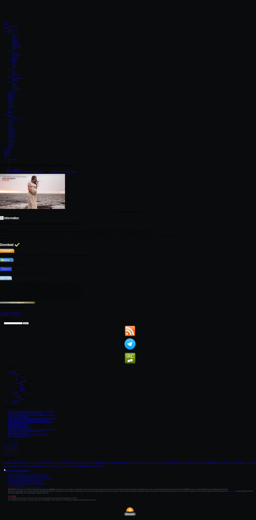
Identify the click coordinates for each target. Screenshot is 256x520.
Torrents (6, 28)
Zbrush (10, 112)
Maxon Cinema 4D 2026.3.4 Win (18, 436)
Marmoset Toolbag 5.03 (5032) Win (19, 427)
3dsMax (14, 35)
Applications (8, 31)
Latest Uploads (13, 29)
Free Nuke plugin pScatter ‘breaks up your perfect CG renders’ (28, 477)
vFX (66, 466)
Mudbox (14, 42)
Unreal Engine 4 (61, 466)
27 (9, 451)
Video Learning (85, 465)
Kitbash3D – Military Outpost (11, 313)
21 (11, 449)
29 (13, 451)
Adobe (10, 51)
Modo (14, 62)
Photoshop (15, 53)
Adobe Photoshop (55, 171)
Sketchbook (16, 44)
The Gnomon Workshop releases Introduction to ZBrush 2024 (27, 475)
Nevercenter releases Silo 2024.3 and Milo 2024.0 (24, 487)
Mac (21, 386)
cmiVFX (11, 123)
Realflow (15, 80)
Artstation (86, 463)
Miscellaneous (16, 401)
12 (7, 447)
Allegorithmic (16, 89)
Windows (23, 390)
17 (17, 447)
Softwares (19, 383)
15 (13, 447)
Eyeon (10, 69)
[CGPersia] (17, 303)
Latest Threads (12, 26)
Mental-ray (15, 87)
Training (29, 466)
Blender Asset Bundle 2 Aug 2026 (19, 425)
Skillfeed (11, 143)
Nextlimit (11, 76)
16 (15, 447)
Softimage (15, 39)
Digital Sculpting (150, 463)
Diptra (9, 169)
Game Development (172, 462)
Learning (29, 171)
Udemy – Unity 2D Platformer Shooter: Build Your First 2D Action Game (31, 429)
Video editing (72, 466)
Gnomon (11, 127)
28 (11, 451)
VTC (9, 148)
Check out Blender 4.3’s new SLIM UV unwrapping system (27, 484)
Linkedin (11, 121)
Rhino (10, 111)
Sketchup (11, 100)
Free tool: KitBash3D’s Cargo (17, 485)
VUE (13, 71)
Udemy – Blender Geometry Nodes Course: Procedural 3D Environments (31, 415)
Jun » (10, 453)
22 (13, 449)
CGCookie (11, 137)
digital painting (141, 463)
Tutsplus (10, 147)
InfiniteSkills (12, 141)
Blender (10, 94)
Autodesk (11, 33)
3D (17, 379)
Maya (14, 37)
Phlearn (73, 171)
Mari (13, 64)
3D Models (7, 152)
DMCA (6, 155)
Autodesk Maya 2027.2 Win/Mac (18, 416)
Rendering (6, 466)
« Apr (6, 453)
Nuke (14, 65)
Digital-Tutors (16, 118)
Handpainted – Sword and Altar (10, 315)
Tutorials (7, 114)
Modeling (226, 463)
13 (9, 447)
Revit (13, 49)
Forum (6, 24)
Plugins (10, 82)
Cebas (14, 91)
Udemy (10, 130)
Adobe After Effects (31, 463)
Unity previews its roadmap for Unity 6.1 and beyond (25, 480)
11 (5, 447)
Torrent (14, 403)
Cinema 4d (11, 93)
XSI (9, 109)
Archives (7, 154)
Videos (41, 171)
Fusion (14, 73)
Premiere (15, 57)
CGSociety (11, 132)
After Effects (66, 463)
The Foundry (12, 60)
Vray (96, 466)
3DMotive (11, 134)
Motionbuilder (16, 46)
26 (7, 451)
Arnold (14, 85)
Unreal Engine (12, 107)
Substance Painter (21, 466)
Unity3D (11, 105)
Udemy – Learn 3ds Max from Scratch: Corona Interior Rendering (29, 420)
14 (11, 447)
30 (15, 451)
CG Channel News (19, 470)
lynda (209, 462)
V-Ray (14, 83)
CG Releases (13, 171)
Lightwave (11, 98)
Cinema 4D (109, 462)
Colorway (15, 67)
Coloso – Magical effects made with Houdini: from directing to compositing (32, 418)
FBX (161, 463)
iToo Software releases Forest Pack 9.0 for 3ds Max (24, 482)
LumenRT (15, 75)
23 (15, 449)
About (6, 157)
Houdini (10, 96)
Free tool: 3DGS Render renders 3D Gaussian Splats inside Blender (29, 478)
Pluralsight (11, 116)
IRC (9, 161)
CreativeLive (12, 136)
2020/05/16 (16, 169)
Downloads (22, 171)
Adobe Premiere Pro (56, 463)
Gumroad (11, 129)
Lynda (10, 119)
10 (17, 445)
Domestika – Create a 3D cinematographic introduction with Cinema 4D (31, 411)
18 (5, 449)
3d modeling (8, 463)
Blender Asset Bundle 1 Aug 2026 (19, 433)
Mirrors (220, 463)
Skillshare (11, 145)
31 (17, 451)
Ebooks (18, 395)
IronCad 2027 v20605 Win (16, 424)
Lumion (10, 103)
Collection (15, 392)
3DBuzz (10, 139)
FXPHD (10, 125)
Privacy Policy (12, 159)
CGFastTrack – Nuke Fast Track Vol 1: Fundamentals (25, 431)
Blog (5, 22)
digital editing (132, 463)
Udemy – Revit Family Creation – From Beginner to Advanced (28, 434)
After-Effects (16, 55)
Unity (44, 466)
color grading (66, 171)
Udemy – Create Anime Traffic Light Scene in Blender (25, 413)
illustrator (15, 58)
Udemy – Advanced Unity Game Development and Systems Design (29, 422)
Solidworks (15, 47)
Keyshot (10, 101)
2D (8, 171)
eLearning (157, 463)
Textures (6, 150)
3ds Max (16, 462)
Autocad (14, 40)
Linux (22, 385)
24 (17, 449)
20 (9, 449)
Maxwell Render (17, 78)
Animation (75, 463)
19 (7, 449)
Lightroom (203, 463)
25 (5, 451)
